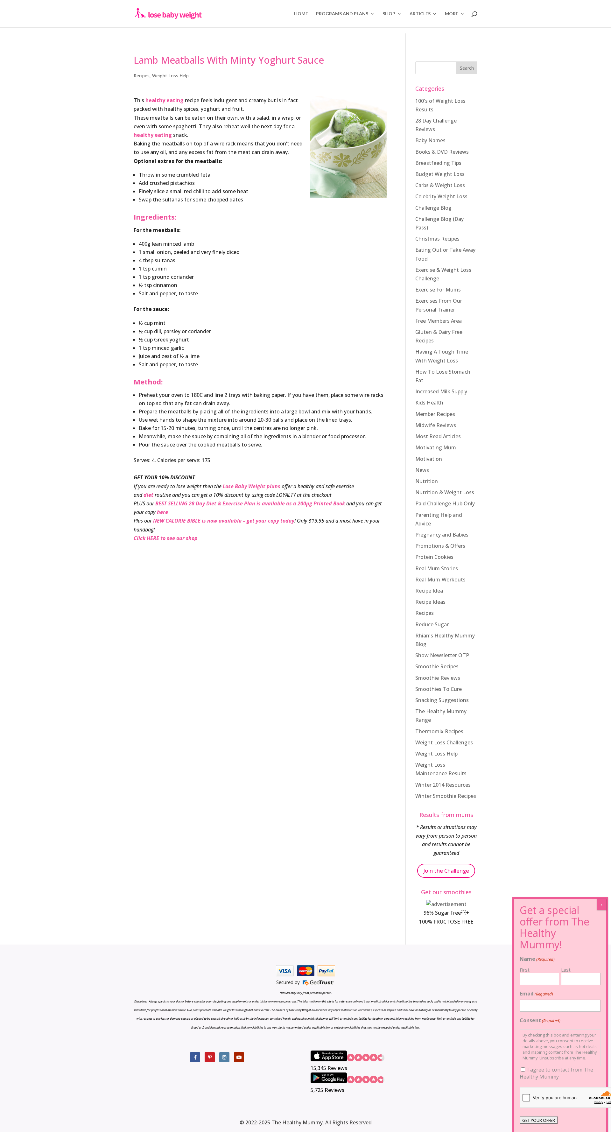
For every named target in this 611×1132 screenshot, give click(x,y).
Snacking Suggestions (442, 700)
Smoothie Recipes (437, 666)
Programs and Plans (342, 13)
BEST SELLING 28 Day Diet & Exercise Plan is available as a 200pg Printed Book (250, 503)
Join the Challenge (446, 870)
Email (536, 993)
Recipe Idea (429, 590)
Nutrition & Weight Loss (444, 492)
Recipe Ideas (430, 601)
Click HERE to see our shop (166, 538)
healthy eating (165, 100)
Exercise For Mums (438, 289)
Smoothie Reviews (437, 677)
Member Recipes (435, 414)
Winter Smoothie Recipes (445, 795)
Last (566, 970)
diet (148, 494)
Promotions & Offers (440, 545)
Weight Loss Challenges (444, 742)
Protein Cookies (434, 556)
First (525, 970)
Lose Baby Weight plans (251, 486)
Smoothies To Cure (438, 689)
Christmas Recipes (437, 238)
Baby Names (430, 140)
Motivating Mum (435, 447)
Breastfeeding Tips (438, 162)
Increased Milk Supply (441, 391)
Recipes (142, 76)
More (451, 13)
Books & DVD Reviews (442, 151)
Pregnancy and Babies (441, 534)
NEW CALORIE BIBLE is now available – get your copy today (223, 520)
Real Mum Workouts (440, 579)
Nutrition (426, 481)
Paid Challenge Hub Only (445, 503)
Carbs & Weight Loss (440, 185)
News (422, 470)
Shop (389, 13)
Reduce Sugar (432, 624)
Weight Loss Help (170, 76)
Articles (420, 13)
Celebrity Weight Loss (441, 196)
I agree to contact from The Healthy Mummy (556, 1073)
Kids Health (429, 402)
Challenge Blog (433, 207)
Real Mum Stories (436, 568)
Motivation (428, 458)
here (162, 512)
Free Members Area (438, 320)
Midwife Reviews (435, 425)
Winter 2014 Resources (443, 784)
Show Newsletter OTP (442, 655)
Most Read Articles (438, 436)
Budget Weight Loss (440, 174)
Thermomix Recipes (439, 731)
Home (301, 13)
